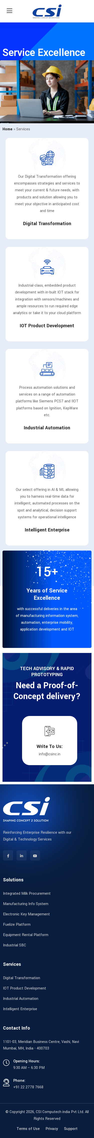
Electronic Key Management (26, 914)
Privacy (52, 1128)
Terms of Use (28, 1128)
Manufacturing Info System (25, 904)
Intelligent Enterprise (47, 530)
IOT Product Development (47, 326)
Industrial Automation (47, 428)
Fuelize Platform (17, 924)
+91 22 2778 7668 (28, 1087)
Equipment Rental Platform (25, 935)
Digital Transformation (47, 224)
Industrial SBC (14, 945)
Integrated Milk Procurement (27, 893)
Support (70, 1128)
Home (8, 129)
